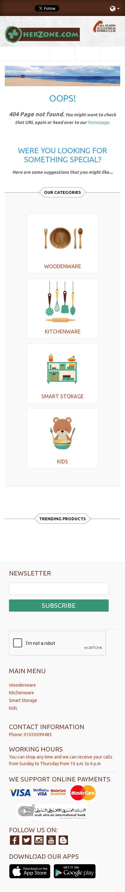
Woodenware (22, 685)
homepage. (99, 122)
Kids (13, 708)
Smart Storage (23, 700)
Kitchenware (21, 692)
